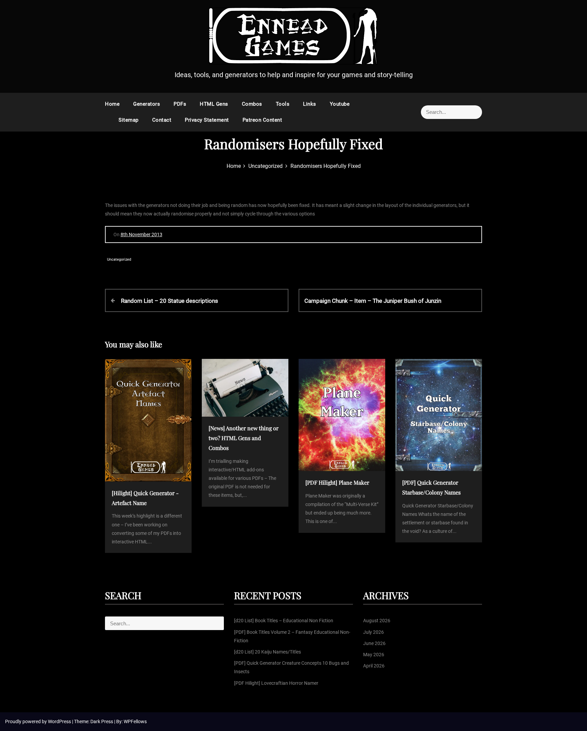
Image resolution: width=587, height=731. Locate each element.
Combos (252, 104)
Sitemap (129, 120)
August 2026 (376, 620)
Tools (283, 104)
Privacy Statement (207, 120)
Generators (146, 104)
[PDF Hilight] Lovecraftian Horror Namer (276, 683)
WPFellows (135, 721)
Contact (162, 120)
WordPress (60, 721)
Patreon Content (262, 120)
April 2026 (374, 665)
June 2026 (374, 643)
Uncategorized (119, 259)
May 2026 (373, 654)
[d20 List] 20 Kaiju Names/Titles (267, 652)
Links (309, 104)
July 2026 (373, 632)
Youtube (340, 104)
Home (112, 104)
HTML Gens (214, 104)
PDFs (180, 104)
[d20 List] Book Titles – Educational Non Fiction (283, 620)
